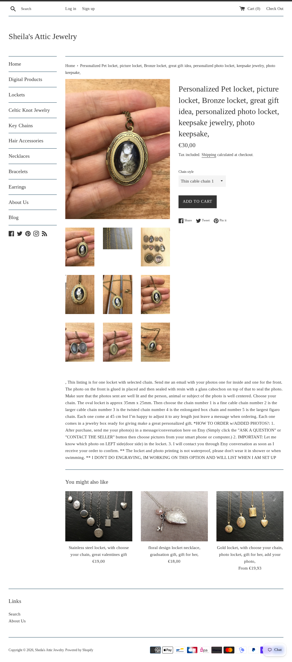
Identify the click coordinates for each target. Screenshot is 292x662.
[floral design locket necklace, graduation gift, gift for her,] (174, 516)
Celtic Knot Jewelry (29, 110)
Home (15, 64)
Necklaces (19, 156)
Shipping (209, 155)
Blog (14, 217)
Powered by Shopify (79, 650)
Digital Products (25, 79)
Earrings (17, 187)
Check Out (274, 9)
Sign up (88, 9)
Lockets (17, 95)
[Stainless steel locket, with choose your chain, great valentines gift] (98, 516)
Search (15, 614)
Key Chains (21, 125)
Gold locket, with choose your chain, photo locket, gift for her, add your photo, (250, 554)
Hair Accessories (26, 140)
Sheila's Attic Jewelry (43, 36)
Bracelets (18, 171)
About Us (19, 202)
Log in (70, 9)
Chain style (186, 172)
